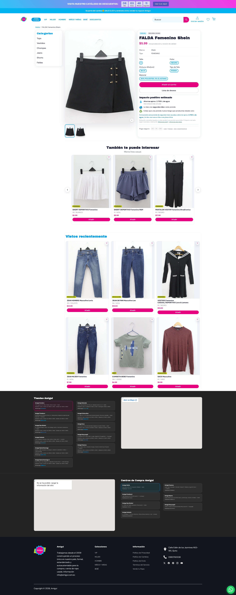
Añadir (91, 219)
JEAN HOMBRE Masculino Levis (80, 300)
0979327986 (85, 408)
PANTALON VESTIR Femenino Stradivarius (173, 210)
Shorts (40, 57)
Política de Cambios (140, 557)
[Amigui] (24, 19)
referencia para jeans (175, 122)
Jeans (39, 53)
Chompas (41, 48)
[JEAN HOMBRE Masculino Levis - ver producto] (87, 270)
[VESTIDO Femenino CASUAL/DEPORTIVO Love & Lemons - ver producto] (178, 270)
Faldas (40, 62)
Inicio (37, 27)
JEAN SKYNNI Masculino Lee (124, 300)
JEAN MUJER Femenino (77, 377)
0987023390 (43, 420)
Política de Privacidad (141, 553)
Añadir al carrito (169, 84)
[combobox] (170, 19)
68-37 (143, 71)
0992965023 (86, 452)
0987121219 (43, 432)
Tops (39, 38)
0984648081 (43, 408)
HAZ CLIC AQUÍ (161, 4)
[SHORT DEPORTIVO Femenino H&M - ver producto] (133, 181)
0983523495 (85, 418)
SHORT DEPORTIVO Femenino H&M (128, 210)
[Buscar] (186, 19)
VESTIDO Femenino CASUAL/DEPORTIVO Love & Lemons (173, 301)
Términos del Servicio (141, 565)
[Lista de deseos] (208, 19)
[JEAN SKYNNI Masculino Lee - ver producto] (132, 270)
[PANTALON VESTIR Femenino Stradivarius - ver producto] (174, 181)
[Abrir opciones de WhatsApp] (231, 590)
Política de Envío (139, 561)
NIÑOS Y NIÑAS (101, 565)
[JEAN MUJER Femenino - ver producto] (87, 346)
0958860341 (43, 465)
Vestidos (41, 43)
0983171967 (85, 439)
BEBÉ (97, 569)
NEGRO (174, 63)
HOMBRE (98, 561)
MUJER (97, 557)
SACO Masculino (164, 377)
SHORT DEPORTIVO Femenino (85, 210)
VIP (96, 553)
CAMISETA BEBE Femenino (123, 377)
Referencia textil (163, 122)
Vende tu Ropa (138, 569)
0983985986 (43, 442)
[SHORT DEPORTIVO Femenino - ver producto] (91, 181)
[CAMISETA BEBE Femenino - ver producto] (132, 346)
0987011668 (43, 454)
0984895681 (85, 429)
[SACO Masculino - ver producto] (178, 346)
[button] (215, 19)
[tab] (70, 130)
